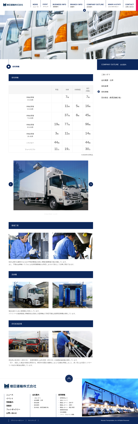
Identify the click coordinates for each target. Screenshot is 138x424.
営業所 (9, 406)
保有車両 (36, 405)
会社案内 (35, 395)
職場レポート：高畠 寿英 (67, 407)
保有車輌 (104, 92)
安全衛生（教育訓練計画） (111, 97)
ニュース (9, 395)
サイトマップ (32, 420)
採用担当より (64, 398)
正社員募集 (63, 412)
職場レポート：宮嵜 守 (66, 402)
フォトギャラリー (13, 409)
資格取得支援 (64, 410)
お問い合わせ (11, 413)
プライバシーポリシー (17, 420)
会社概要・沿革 (107, 80)
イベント (9, 398)
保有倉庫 (104, 86)
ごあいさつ (105, 74)
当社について (64, 400)
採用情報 (61, 395)
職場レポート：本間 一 (66, 405)
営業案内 (9, 402)
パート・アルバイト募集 (67, 414)
